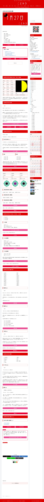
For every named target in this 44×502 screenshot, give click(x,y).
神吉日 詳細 (15, 303)
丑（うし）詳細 (15, 151)
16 (40, 143)
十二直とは (15, 235)
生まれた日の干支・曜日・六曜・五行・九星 (15, 437)
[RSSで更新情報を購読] (16, 462)
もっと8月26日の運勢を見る (34, 51)
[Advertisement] (15, 28)
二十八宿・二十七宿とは (15, 266)
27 (35, 149)
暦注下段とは (15, 350)
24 (30, 149)
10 (30, 143)
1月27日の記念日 (6, 424)
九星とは (15, 210)
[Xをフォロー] (13, 462)
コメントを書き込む (15, 483)
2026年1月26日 (9, 58)
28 (37, 149)
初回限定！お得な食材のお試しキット (10, 55)
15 (32, 168)
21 (37, 146)
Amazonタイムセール (8, 51)
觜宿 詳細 (15, 248)
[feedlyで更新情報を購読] (15, 462)
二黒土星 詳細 (15, 205)
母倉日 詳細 (15, 328)
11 (32, 143)
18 (32, 146)
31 (30, 152)
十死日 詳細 (15, 345)
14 (37, 143)
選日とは (15, 413)
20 (35, 146)
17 (30, 146)
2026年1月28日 (21, 58)
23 (40, 146)
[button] (19, 458)
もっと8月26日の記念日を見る (36, 58)
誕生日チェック (36, 73)
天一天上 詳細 (15, 384)
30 (40, 149)
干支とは (15, 166)
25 (32, 149)
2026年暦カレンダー (5, 442)
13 (35, 143)
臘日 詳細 (15, 408)
